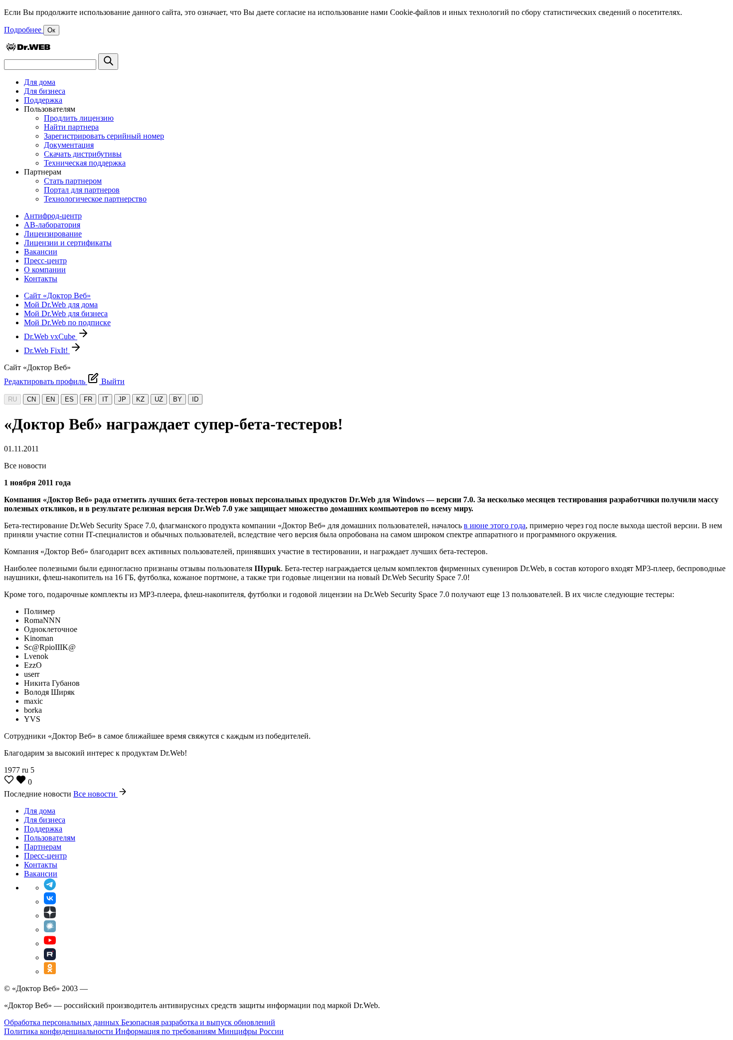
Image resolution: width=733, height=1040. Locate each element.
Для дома (39, 82)
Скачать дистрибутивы (83, 154)
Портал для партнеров (82, 190)
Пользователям (49, 837)
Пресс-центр (45, 260)
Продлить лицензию (79, 118)
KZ (140, 399)
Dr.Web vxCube (50, 336)
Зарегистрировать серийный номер (104, 136)
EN (50, 399)
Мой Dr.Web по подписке (67, 322)
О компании (45, 269)
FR (88, 399)
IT (105, 399)
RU (12, 399)
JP (122, 399)
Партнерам (42, 846)
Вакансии (40, 251)
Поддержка (43, 100)
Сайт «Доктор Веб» (57, 295)
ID (195, 399)
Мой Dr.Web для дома (61, 304)
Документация (69, 145)
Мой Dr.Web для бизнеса (66, 313)
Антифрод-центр (53, 215)
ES (69, 399)
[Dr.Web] (28, 48)
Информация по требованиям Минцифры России (199, 1031)
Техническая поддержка (85, 163)
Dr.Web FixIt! (47, 350)
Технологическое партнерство (95, 199)
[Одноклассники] (50, 971)
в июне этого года (495, 525)
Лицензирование (53, 233)
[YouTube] (50, 943)
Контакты (40, 278)
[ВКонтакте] (50, 901)
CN (31, 399)
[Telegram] (50, 887)
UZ (159, 399)
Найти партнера (71, 127)
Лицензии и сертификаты (68, 242)
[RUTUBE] (50, 957)
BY (177, 399)
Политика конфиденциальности (59, 1031)
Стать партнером (73, 181)
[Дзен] (50, 915)
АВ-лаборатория (52, 224)
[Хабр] (50, 929)
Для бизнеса (44, 91)
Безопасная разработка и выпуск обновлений (198, 1022)
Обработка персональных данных (62, 1022)
